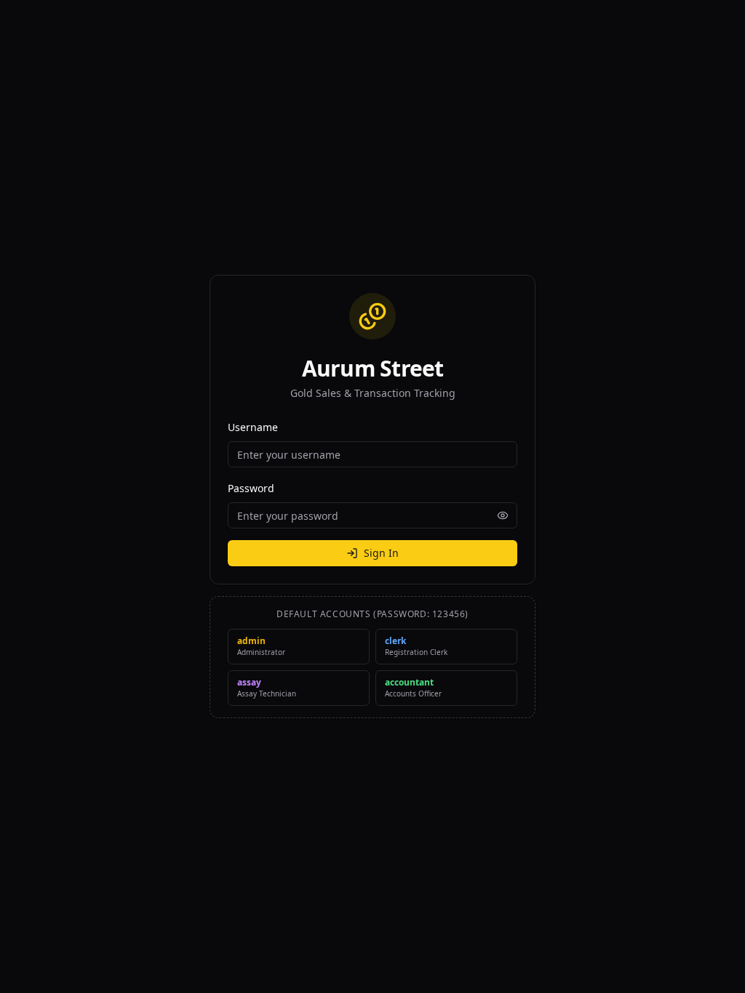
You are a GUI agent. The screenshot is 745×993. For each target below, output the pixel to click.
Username (253, 427)
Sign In (381, 553)
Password (251, 488)
